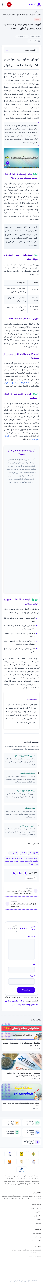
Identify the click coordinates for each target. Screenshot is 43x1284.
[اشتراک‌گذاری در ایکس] (14, 873)
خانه (40, 12)
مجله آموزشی (37, 1216)
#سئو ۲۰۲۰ (13, 853)
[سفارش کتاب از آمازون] (9, 4)
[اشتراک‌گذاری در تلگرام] (25, 873)
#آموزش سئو (34, 853)
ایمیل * (32, 976)
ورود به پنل (38, 1237)
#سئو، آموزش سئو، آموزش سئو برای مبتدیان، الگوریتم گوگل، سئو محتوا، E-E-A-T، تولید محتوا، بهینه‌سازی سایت (21, 861)
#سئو (23, 853)
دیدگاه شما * (31, 937)
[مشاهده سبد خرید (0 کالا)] (3, 4)
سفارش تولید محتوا (36, 1212)
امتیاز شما (33, 928)
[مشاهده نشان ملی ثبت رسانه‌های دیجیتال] (21, 1162)
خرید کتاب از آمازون (36, 1208)
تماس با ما (38, 1223)
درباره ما (39, 1220)
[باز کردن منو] (20, 4)
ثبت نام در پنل (37, 1233)
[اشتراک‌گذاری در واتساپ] (19, 873)
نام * (33, 964)
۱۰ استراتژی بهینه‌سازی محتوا (17, 383)
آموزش (35, 12)
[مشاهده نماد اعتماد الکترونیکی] (33, 1162)
